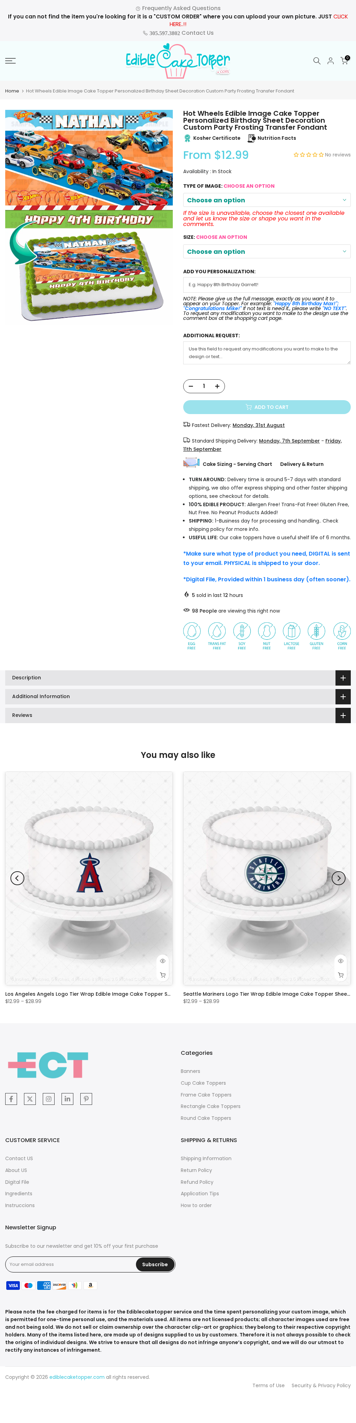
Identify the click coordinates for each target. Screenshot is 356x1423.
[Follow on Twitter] (30, 1099)
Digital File (17, 1182)
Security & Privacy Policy (321, 1385)
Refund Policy (197, 1182)
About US (16, 1170)
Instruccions (20, 1205)
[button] (309, 154)
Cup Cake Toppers (203, 1083)
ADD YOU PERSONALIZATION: (219, 271)
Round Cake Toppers (206, 1118)
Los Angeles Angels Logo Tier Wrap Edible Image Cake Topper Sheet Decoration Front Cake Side (127, 994)
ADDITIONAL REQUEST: (211, 335)
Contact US (19, 1158)
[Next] (339, 878)
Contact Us (181, 33)
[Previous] (17, 878)
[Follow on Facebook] (11, 1099)
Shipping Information (206, 1158)
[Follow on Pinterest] (86, 1099)
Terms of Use (268, 1385)
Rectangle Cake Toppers (211, 1106)
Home (12, 91)
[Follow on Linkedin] (67, 1099)
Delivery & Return (302, 464)
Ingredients (18, 1193)
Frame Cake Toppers (206, 1094)
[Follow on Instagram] (49, 1099)
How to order (196, 1205)
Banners (190, 1071)
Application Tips (200, 1193)
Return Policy (196, 1170)
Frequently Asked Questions (181, 8)
